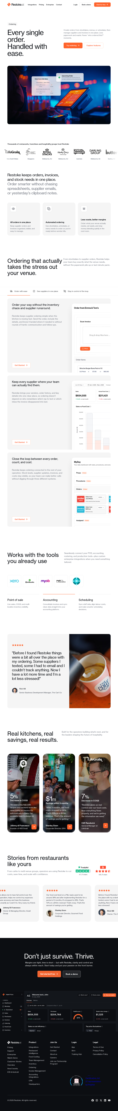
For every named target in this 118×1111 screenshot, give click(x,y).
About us (53, 1054)
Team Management (36, 1060)
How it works (12, 1068)
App (73, 1047)
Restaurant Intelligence (33, 1051)
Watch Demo (12, 1058)
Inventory (32, 1064)
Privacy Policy (98, 1050)
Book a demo (86, 4)
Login (75, 4)
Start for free (101, 4)
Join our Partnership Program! (58, 1062)
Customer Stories (14, 1061)
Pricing (41, 4)
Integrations (32, 4)
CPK (30, 1080)
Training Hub (77, 1054)
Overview (11, 1065)
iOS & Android (13, 1072)
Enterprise (50, 4)
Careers (53, 1058)
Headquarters (34, 1084)
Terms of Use (98, 1047)
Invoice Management (37, 1071)
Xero (73, 1050)
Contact (59, 4)
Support (10, 1051)
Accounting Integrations (33, 1075)
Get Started (55, 1047)
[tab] (23, 601)
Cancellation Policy (100, 1054)
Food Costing (34, 1057)
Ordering (32, 1067)
